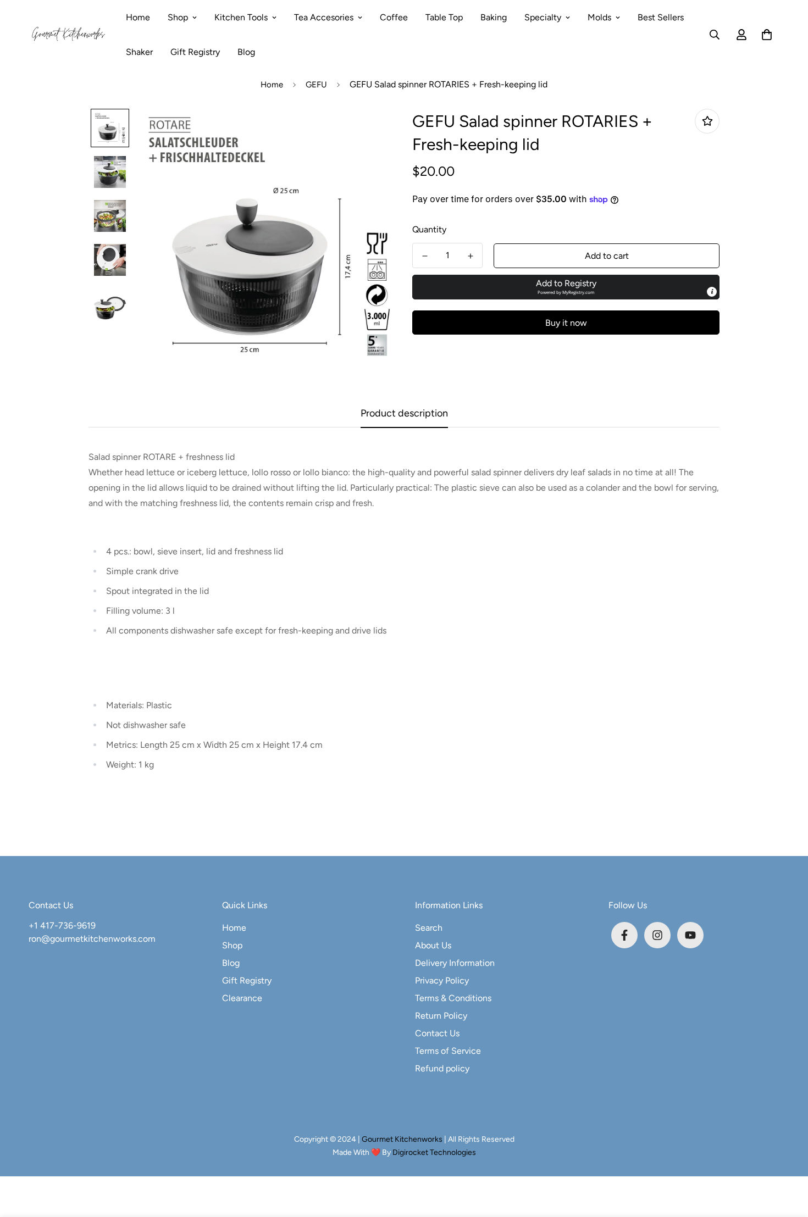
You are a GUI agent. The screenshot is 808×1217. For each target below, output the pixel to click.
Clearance (242, 998)
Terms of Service (448, 1051)
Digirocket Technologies (434, 1152)
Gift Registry (195, 52)
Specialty (542, 17)
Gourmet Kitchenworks (403, 1139)
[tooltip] (712, 292)
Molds (599, 17)
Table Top (444, 17)
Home (138, 17)
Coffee (394, 17)
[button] (764, 34)
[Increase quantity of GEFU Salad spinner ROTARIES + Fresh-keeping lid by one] (470, 256)
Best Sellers (661, 17)
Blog (246, 52)
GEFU (316, 85)
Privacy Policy (442, 980)
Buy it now (566, 323)
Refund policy (442, 1068)
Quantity (429, 229)
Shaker (139, 52)
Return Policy (441, 1015)
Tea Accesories (323, 17)
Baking (493, 17)
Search (428, 928)
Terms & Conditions (453, 998)
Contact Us (437, 1033)
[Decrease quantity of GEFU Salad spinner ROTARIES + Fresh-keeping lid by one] (424, 256)
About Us (433, 945)
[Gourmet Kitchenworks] (68, 34)
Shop (178, 17)
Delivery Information (455, 963)
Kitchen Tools (241, 17)
